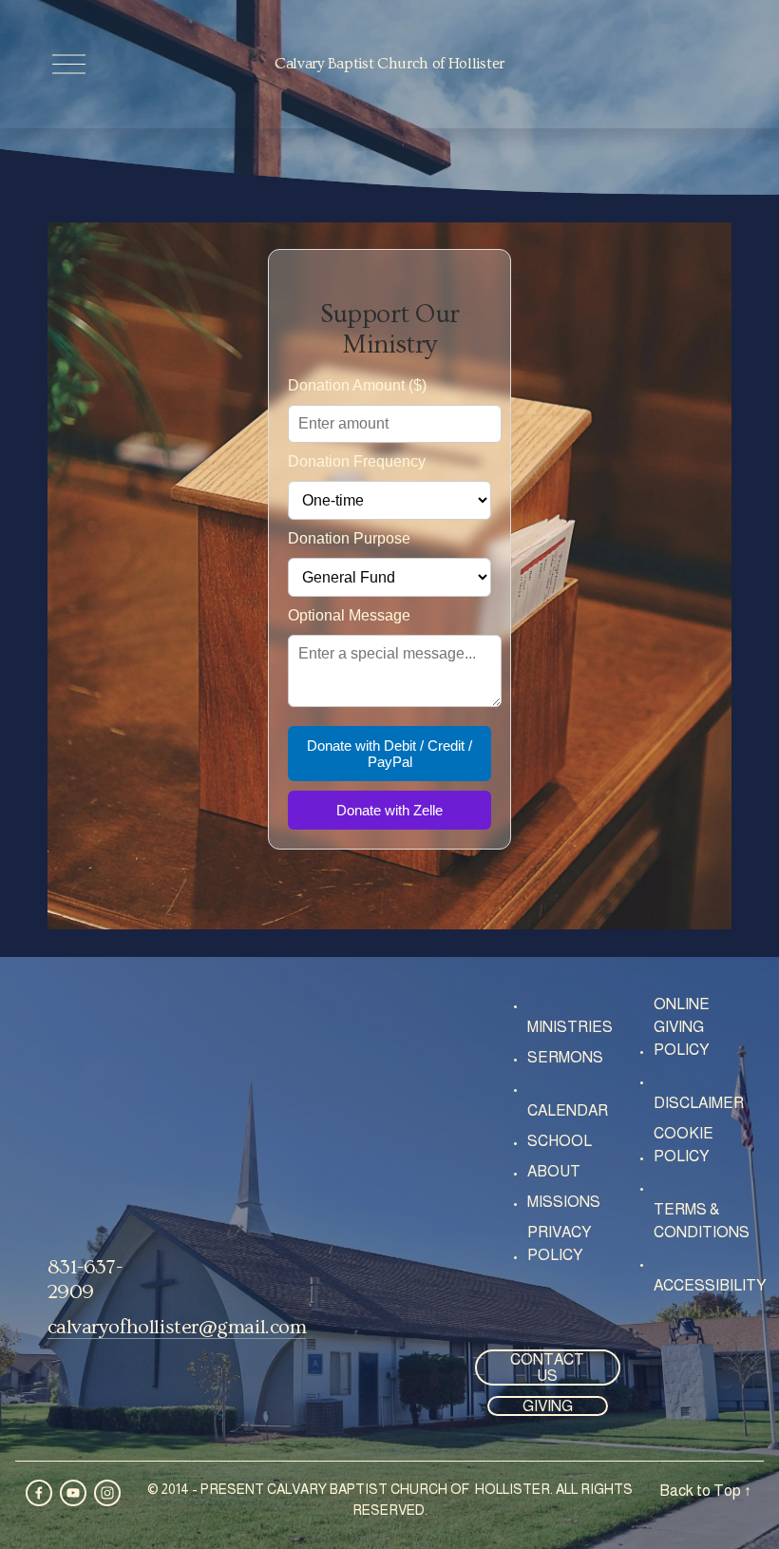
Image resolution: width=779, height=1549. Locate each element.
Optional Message (349, 615)
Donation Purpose (349, 538)
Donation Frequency (357, 461)
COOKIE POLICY (683, 1144)
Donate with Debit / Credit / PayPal (389, 753)
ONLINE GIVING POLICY (682, 1027)
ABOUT (553, 1171)
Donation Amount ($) (357, 385)
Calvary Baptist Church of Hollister (389, 63)
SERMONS (565, 1057)
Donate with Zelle (389, 810)
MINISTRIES (570, 1027)
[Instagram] (107, 1493)
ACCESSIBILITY (710, 1285)
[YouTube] (73, 1493)
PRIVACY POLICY (559, 1243)
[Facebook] (39, 1493)
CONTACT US (547, 1367)
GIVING (547, 1406)
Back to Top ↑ (705, 1490)
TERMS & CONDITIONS (702, 1220)
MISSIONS (563, 1202)
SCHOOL (559, 1141)
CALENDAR (567, 1110)
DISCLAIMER (699, 1103)
